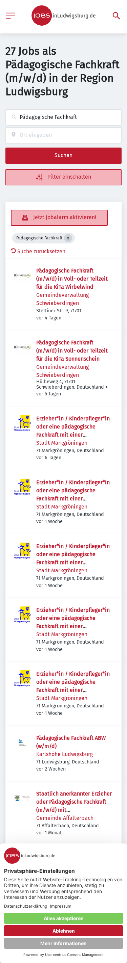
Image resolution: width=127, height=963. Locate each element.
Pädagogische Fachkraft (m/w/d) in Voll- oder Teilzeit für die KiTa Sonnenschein (72, 350)
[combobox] (63, 117)
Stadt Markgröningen (61, 443)
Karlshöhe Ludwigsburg (64, 754)
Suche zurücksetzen (41, 251)
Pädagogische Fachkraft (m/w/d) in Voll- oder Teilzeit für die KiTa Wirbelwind (72, 278)
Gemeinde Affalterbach (64, 818)
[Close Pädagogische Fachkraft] (68, 238)
